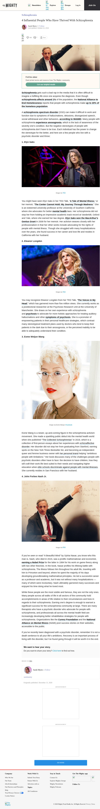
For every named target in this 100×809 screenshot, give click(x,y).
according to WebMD (70, 119)
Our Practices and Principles (14, 787)
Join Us (92, 5)
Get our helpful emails (46, 84)
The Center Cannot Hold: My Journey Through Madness (64, 204)
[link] (9, 5)
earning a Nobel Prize (33, 562)
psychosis (31, 314)
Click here (56, 651)
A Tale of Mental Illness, (82, 201)
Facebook (69, 425)
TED (64, 193)
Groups (67, 5)
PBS (64, 547)
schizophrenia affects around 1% (39, 99)
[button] (41, 26)
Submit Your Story (34, 777)
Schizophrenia (29, 15)
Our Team (8, 781)
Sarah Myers (32, 26)
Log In (78, 5)
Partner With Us (33, 781)
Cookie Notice (10, 796)
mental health (59, 211)
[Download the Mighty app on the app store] (82, 778)
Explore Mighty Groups (58, 781)
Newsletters (36, 5)
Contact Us (53, 777)
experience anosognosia (48, 122)
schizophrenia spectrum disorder (41, 112)
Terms (93, 804)
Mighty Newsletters (56, 784)
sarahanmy (28, 677)
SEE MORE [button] (60, 763)
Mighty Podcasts (55, 787)
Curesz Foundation (68, 619)
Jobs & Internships (11, 784)
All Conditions (32, 791)
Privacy (88, 804)
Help (6, 790)
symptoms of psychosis (57, 317)
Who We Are (9, 777)
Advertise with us (33, 784)
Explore (53, 5)
